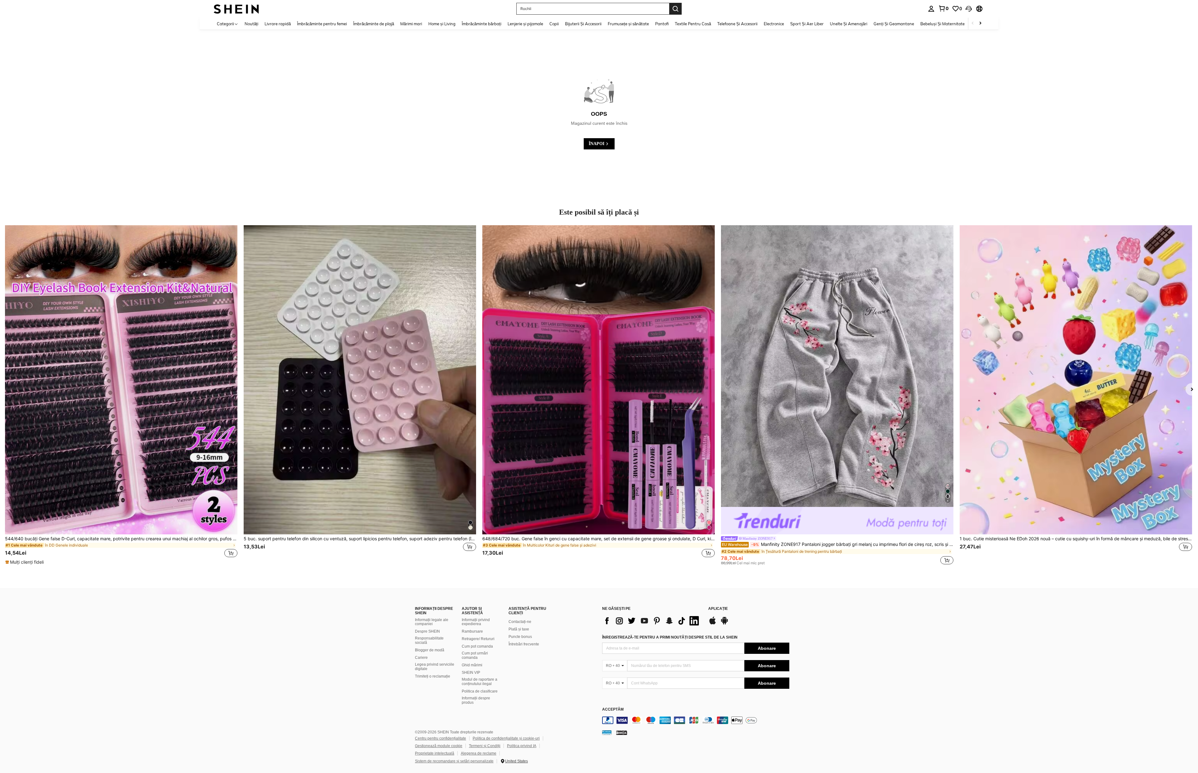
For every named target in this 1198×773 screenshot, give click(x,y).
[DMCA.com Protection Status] (621, 732)
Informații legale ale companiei (431, 622)
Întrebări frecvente (524, 644)
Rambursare (472, 631)
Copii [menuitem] (554, 23)
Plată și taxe (519, 629)
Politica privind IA (521, 746)
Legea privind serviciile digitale (434, 666)
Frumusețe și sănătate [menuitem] (628, 23)
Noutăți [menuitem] (251, 23)
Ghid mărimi (472, 665)
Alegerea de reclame (478, 753)
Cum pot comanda (477, 646)
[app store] (712, 623)
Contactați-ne (520, 622)
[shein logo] (236, 8)
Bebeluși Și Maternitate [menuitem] (942, 23)
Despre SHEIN (427, 631)
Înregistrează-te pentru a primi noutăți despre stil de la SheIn (670, 637)
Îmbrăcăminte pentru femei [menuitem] (322, 23)
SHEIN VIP (471, 672)
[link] (943, 8)
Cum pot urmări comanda (475, 655)
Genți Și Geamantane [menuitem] (894, 23)
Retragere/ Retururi (478, 639)
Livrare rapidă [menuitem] (278, 23)
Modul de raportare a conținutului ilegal (479, 681)
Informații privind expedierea (476, 622)
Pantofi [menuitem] (662, 23)
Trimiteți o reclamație (432, 676)
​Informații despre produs (476, 700)
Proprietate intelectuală (434, 753)
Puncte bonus (520, 636)
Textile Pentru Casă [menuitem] (693, 23)
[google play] (724, 623)
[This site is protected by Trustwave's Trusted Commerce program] (606, 732)
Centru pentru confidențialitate (440, 738)
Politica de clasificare (480, 691)
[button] (968, 8)
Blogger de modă (429, 650)
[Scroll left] (973, 23)
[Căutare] (675, 9)
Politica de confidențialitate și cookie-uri (506, 738)
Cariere (421, 657)
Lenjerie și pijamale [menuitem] (525, 23)
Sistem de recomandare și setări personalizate (454, 761)
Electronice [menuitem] (774, 23)
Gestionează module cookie (438, 746)
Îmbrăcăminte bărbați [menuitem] (481, 23)
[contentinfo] (695, 720)
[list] (652, 620)
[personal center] (931, 8)
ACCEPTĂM (613, 709)
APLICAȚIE (718, 609)
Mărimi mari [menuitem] (411, 23)
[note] (25, 562)
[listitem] (121, 395)
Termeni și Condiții (484, 746)
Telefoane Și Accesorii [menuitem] (737, 23)
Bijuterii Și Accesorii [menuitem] (583, 23)
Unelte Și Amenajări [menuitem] (848, 23)
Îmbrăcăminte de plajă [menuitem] (373, 23)
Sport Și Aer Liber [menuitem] (807, 23)
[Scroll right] (980, 23)
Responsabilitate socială (429, 640)
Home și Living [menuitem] (441, 23)
